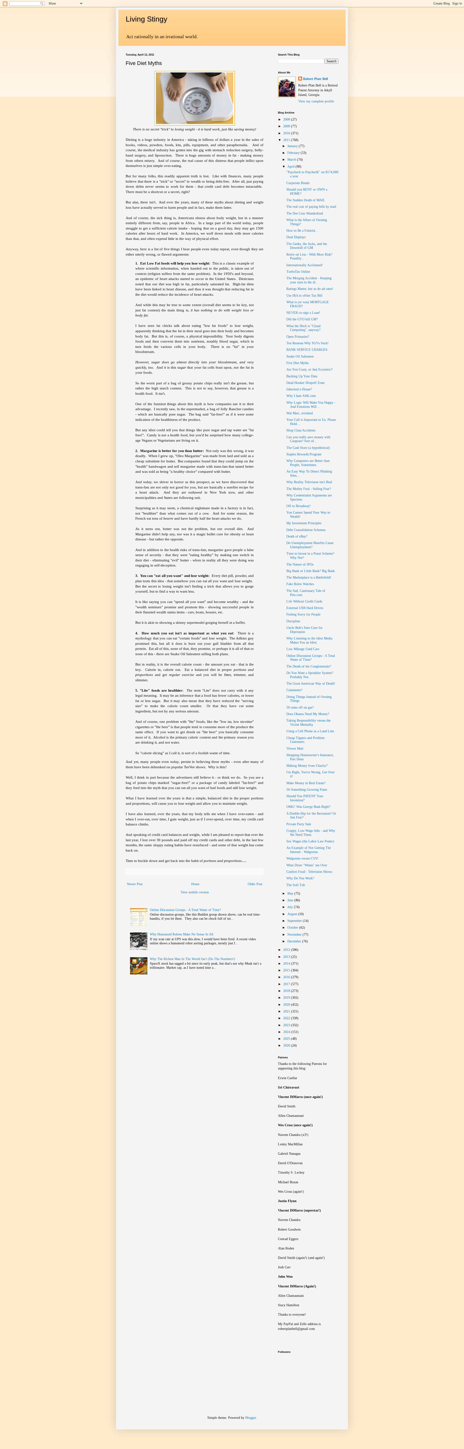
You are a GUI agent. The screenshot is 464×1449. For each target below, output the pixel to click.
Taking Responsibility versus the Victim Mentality (308, 722)
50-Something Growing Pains (306, 789)
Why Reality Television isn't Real (309, 482)
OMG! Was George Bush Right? (308, 807)
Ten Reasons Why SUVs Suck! (307, 343)
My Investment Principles (303, 523)
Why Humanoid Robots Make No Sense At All (181, 934)
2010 (287, 133)
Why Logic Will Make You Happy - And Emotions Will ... (310, 405)
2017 (287, 984)
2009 (287, 126)
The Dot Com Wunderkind (304, 213)
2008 (287, 119)
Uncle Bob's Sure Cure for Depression (304, 630)
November (295, 934)
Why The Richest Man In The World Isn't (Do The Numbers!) (192, 959)
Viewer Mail (294, 748)
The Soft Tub (295, 885)
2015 (287, 970)
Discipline (293, 621)
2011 (287, 140)
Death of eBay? (296, 536)
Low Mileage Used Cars (302, 649)
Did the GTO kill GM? (302, 319)
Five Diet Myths (297, 363)
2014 (287, 963)
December (294, 941)
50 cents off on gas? (300, 707)
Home (195, 884)
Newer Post (135, 884)
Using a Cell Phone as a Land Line (310, 731)
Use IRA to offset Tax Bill (304, 295)
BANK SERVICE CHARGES (306, 349)
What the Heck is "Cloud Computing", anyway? (303, 328)
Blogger (250, 1418)
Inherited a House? (299, 389)
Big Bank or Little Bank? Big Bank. (311, 571)
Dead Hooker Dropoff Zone (305, 383)
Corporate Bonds (297, 183)
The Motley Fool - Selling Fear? (308, 489)
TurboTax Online (298, 271)
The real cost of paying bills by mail (311, 206)
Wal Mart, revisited (299, 413)
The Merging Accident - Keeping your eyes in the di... (309, 280)
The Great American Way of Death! (310, 683)
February (294, 153)
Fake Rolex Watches (300, 584)
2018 (287, 991)
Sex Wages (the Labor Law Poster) (310, 841)
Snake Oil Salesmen (300, 356)
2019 (287, 997)
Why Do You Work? (300, 878)
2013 (287, 957)
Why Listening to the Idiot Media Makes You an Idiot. (309, 640)
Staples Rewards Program (303, 454)
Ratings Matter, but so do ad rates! (309, 289)
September (295, 921)
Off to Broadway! (298, 506)
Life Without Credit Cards (304, 601)
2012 (287, 950)
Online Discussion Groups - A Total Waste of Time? (185, 910)
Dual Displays (295, 237)
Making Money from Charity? (306, 766)
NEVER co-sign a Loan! (303, 313)
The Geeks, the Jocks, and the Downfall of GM (306, 246)
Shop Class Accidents (300, 430)
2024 (287, 1032)
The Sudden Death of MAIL (305, 200)
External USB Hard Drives (304, 608)
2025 (287, 1038)
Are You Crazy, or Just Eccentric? (309, 369)
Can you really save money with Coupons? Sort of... (308, 439)
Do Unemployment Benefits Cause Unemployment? (310, 545)
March (292, 159)
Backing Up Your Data (301, 376)
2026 (287, 1045)
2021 (287, 1011)
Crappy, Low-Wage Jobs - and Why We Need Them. (310, 833)
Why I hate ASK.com (301, 396)
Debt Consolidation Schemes (306, 530)
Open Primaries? (297, 336)
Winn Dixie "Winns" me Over (306, 865)
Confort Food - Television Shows (309, 872)
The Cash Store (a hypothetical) (308, 448)
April (291, 166)
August (292, 914)
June (290, 900)
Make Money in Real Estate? (306, 783)
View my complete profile (316, 101)
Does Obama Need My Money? (307, 714)
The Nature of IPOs (299, 564)
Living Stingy (146, 19)
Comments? (294, 690)
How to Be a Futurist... (302, 230)
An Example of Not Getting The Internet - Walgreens (308, 850)
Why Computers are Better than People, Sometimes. (308, 463)
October (293, 927)
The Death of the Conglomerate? (308, 666)
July (290, 907)
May (290, 893)
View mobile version (195, 892)
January (293, 146)
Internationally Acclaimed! (304, 265)
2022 (287, 1018)
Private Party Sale (298, 824)
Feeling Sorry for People (303, 614)
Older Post (255, 884)
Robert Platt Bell (315, 79)
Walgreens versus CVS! (302, 858)
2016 (287, 977)
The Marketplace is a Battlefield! (308, 577)
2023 (287, 1025)
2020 (287, 1004)
